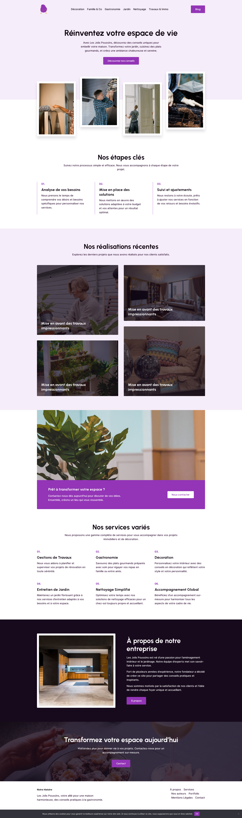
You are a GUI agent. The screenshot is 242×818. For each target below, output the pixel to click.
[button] (198, 9)
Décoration (77, 9)
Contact (200, 797)
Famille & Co (94, 9)
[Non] (238, 813)
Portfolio (194, 793)
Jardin (127, 9)
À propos (175, 789)
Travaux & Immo (158, 9)
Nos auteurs (178, 793)
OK (197, 814)
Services (189, 789)
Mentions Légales (182, 797)
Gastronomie (112, 9)
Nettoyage (139, 9)
